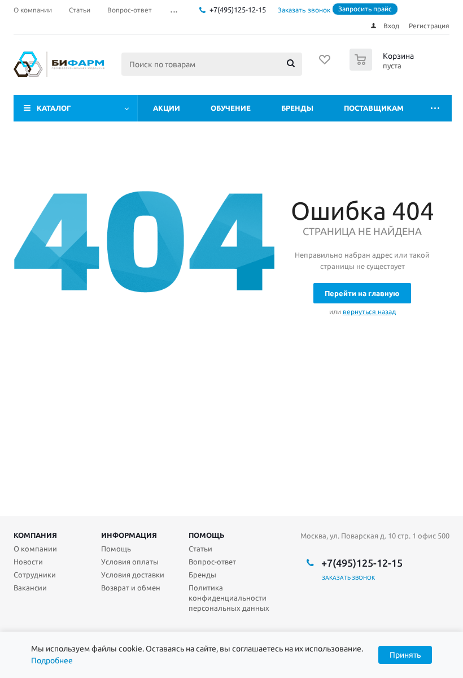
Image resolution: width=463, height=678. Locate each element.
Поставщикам (374, 108)
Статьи (200, 549)
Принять (405, 654)
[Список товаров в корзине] (383, 67)
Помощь (207, 535)
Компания (35, 535)
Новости (28, 562)
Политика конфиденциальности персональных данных (229, 598)
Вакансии (30, 588)
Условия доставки (132, 575)
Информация (129, 535)
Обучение (231, 108)
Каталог (54, 108)
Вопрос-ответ (212, 562)
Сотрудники (35, 575)
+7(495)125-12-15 (237, 10)
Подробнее (52, 660)
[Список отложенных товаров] (325, 63)
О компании (35, 549)
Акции (166, 108)
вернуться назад (369, 311)
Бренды (297, 108)
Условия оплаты (130, 562)
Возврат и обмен (130, 588)
